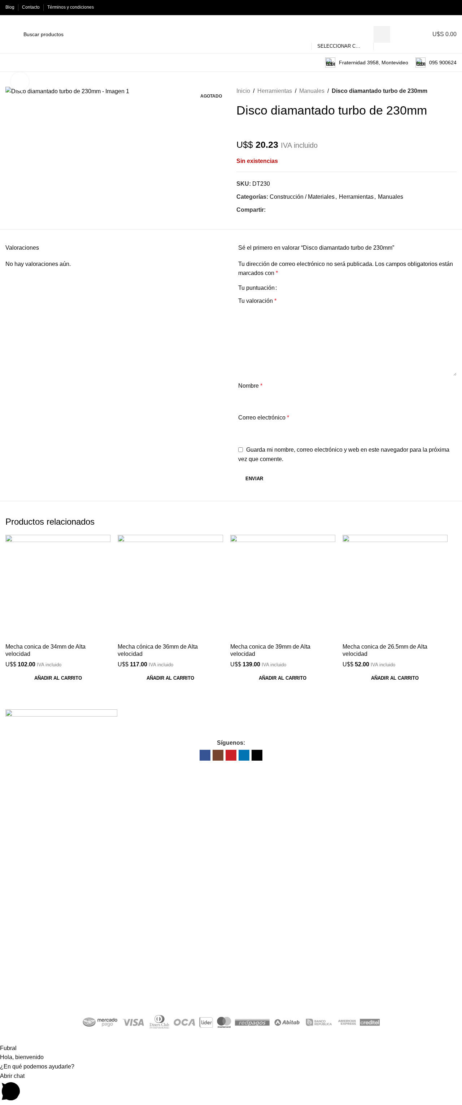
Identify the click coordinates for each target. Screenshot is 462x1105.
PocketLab (262, 995)
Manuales (311, 91)
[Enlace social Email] (278, 210)
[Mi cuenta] (411, 34)
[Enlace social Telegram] (295, 210)
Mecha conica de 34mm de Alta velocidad (45, 650)
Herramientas (274, 91)
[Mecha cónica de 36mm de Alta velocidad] (170, 587)
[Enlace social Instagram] (427, 7)
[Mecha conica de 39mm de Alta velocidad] (282, 587)
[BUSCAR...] (382, 34)
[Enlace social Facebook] (419, 7)
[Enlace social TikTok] (452, 7)
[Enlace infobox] (366, 62)
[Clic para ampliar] (20, 81)
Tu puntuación (256, 288)
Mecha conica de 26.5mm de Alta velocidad (385, 650)
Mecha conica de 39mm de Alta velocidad (270, 650)
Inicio (243, 91)
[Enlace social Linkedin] (444, 7)
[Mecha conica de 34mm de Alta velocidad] (57, 587)
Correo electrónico (263, 417)
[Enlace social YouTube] (436, 7)
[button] (57, 678)
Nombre (250, 386)
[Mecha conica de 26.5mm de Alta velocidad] (395, 587)
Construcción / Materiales (302, 197)
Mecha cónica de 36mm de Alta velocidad (158, 650)
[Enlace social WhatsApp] (286, 210)
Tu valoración (257, 301)
